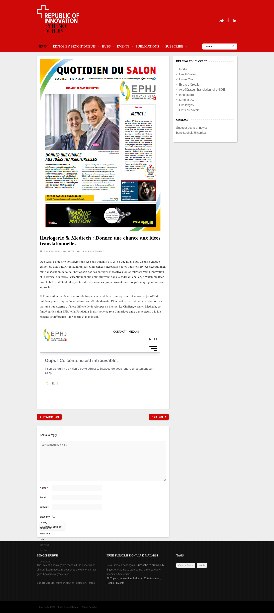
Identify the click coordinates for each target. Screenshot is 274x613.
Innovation (126, 578)
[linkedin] (234, 20)
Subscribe (174, 46)
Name (44, 488)
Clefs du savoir (189, 110)
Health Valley (187, 74)
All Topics (112, 578)
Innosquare (186, 94)
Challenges (186, 105)
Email (44, 497)
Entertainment (152, 578)
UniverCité (186, 79)
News (42, 46)
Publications (147, 46)
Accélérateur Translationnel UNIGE (202, 89)
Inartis (183, 69)
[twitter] (221, 20)
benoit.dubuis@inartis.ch (192, 132)
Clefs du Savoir (185, 565)
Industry (137, 578)
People (111, 582)
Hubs (106, 46)
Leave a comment (92, 251)
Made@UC (186, 99)
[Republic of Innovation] (58, 20)
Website (44, 507)
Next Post (157, 417)
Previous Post (51, 417)
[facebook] (228, 20)
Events (123, 46)
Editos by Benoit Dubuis (74, 46)
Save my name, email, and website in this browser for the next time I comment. (46, 517)
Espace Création (190, 84)
